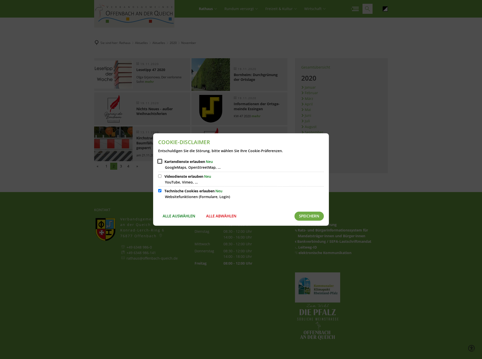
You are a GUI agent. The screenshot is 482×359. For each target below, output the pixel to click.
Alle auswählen (179, 215)
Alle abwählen (221, 215)
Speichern (309, 215)
